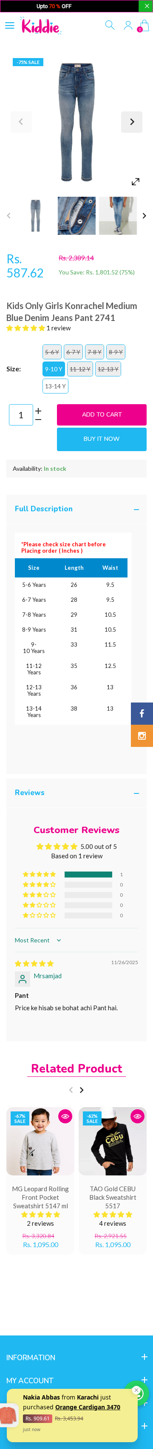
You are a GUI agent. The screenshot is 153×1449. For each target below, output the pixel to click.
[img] (34, 963)
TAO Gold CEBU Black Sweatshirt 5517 (112, 1197)
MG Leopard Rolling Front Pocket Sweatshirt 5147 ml (40, 1197)
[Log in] (128, 25)
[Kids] (35, 216)
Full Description (44, 509)
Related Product (76, 1069)
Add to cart (102, 415)
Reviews (30, 793)
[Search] (110, 25)
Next (131, 122)
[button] (26, 328)
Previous (21, 122)
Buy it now (102, 439)
